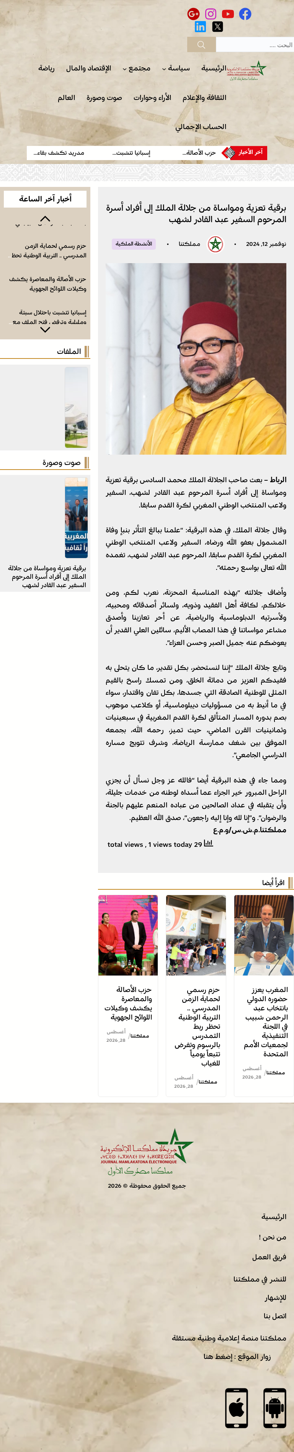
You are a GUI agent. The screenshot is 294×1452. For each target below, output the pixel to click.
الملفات (69, 351)
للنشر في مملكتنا (260, 1279)
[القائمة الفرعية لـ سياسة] (164, 69)
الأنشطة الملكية (134, 244)
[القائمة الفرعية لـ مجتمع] (124, 69)
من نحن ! (272, 1237)
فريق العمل (269, 1257)
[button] (45, 217)
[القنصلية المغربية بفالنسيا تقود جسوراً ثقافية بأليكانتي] (76, 484)
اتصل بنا (275, 1316)
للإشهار (275, 1297)
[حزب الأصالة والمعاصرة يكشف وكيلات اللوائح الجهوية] (128, 901)
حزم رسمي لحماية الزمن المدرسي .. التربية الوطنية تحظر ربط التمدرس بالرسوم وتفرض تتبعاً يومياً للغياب (197, 1026)
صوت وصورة (61, 463)
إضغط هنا (218, 1356)
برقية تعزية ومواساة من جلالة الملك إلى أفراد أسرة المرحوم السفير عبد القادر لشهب (47, 576)
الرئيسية (273, 1217)
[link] (192, 152)
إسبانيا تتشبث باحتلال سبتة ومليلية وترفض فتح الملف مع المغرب (50, 322)
